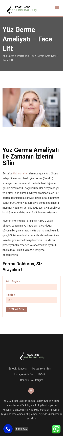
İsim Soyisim (13, 281)
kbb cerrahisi (20, 173)
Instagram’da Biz (23, 374)
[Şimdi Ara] (8, 428)
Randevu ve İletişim (31, 380)
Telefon (10, 294)
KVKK (41, 374)
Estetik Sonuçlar (17, 368)
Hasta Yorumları (41, 368)
